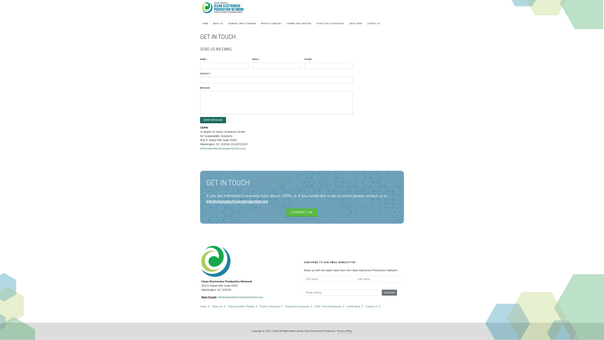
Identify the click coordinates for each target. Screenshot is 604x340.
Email (256, 59)
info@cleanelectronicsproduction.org (222, 148)
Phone (308, 59)
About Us (217, 306)
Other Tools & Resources (328, 306)
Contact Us (302, 212)
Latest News (353, 306)
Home (203, 306)
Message (205, 88)
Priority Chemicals (270, 306)
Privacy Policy (344, 331)
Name (204, 59)
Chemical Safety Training (241, 306)
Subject (205, 73)
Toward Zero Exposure (297, 306)
